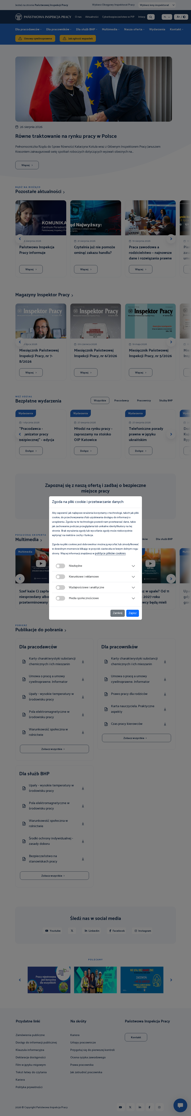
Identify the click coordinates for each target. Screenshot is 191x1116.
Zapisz (133, 613)
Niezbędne (75, 565)
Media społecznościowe (84, 598)
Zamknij (117, 613)
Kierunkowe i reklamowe (84, 576)
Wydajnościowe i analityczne (86, 587)
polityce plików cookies (110, 553)
